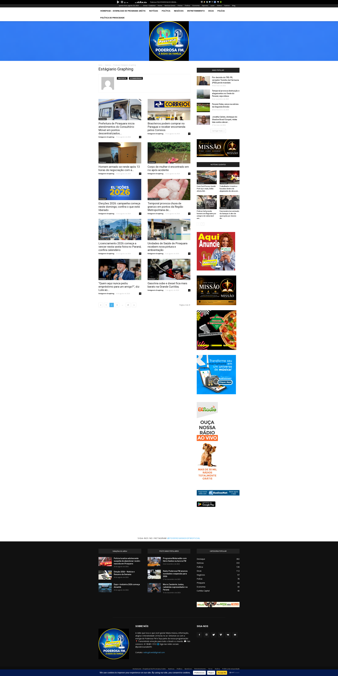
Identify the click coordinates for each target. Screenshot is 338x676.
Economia (196, 5)
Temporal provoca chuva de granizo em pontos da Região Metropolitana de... (165, 207)
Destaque (102, 119)
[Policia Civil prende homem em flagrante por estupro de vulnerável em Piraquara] (207, 202)
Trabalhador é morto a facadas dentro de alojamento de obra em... (229, 188)
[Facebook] (199, 634)
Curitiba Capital (153, 199)
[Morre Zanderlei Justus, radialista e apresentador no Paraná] (154, 587)
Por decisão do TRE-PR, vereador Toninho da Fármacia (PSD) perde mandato (225, 80)
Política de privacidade (112, 17)
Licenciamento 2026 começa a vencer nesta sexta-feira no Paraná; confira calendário (119, 247)
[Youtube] (235, 634)
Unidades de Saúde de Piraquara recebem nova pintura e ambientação (167, 247)
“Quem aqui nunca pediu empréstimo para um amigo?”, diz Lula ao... (118, 287)
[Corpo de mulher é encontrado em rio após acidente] (169, 152)
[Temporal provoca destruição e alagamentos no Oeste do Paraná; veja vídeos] (203, 94)
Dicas (211, 11)
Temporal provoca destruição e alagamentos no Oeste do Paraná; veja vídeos (225, 93)
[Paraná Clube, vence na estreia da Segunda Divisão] (203, 107)
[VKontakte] (228, 634)
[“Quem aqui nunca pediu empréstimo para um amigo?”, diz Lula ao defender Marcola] (119, 269)
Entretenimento (196, 11)
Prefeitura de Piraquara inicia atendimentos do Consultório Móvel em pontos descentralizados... (116, 128)
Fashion (227, 5)
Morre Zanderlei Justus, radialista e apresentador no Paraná (175, 587)
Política (187, 5)
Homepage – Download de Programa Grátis (122, 11)
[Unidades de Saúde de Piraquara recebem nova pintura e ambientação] (169, 229)
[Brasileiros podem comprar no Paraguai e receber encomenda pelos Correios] (169, 109)
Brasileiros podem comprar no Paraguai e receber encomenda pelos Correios (166, 127)
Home (160, 5)
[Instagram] (206, 634)
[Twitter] (213, 634)
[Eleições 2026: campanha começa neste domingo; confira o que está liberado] (119, 189)
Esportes (205, 5)
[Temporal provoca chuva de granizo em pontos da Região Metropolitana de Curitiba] (169, 189)
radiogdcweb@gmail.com (154, 652)
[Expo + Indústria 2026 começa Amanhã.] (105, 587)
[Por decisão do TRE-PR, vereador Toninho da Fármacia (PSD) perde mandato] (203, 80)
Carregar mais (217, 131)
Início (100, 65)
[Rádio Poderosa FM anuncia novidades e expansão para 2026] (154, 574)
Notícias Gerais (170, 5)
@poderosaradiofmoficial (183, 538)
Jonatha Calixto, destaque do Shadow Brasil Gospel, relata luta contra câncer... (224, 119)
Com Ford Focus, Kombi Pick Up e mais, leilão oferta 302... (206, 188)
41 (128, 305)
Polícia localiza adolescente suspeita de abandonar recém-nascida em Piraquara (127, 561)
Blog (233, 5)
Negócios (179, 11)
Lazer (213, 5)
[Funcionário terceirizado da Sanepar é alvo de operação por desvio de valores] (230, 202)
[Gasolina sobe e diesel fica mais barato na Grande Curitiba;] (169, 269)
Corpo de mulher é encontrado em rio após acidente (168, 168)
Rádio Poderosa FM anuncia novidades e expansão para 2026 (175, 573)
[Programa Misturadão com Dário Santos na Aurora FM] (154, 561)
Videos (219, 5)
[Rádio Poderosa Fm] (169, 41)
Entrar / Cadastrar (149, 5)
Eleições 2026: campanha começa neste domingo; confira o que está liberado (119, 207)
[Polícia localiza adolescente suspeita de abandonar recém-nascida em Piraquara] (105, 561)
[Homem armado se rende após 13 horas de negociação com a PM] (119, 152)
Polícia (180, 5)
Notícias (153, 11)
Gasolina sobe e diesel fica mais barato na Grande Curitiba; (167, 285)
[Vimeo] (220, 634)
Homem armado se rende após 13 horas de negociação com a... (119, 168)
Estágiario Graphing (106, 137)
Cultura (150, 119)
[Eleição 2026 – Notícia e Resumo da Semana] (105, 575)
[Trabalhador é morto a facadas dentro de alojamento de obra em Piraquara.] (230, 177)
